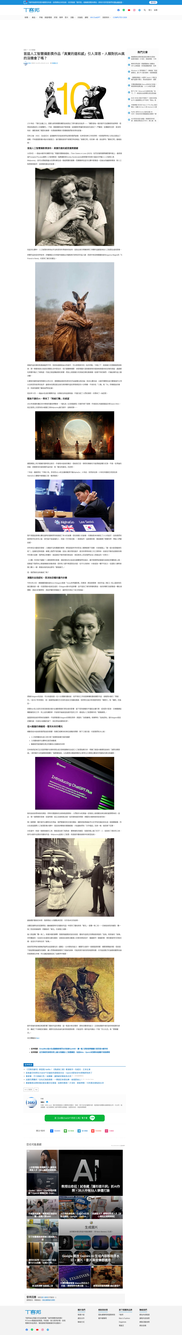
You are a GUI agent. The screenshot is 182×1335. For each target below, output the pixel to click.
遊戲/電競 (48, 17)
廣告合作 (81, 1318)
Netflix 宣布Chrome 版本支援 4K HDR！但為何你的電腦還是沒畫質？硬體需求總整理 (143, 114)
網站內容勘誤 (144, 1315)
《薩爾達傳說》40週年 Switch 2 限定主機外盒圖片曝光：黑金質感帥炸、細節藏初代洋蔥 (144, 79)
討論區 (80, 17)
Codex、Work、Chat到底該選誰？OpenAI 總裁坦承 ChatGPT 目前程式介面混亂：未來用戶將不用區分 (42, 1192)
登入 (150, 10)
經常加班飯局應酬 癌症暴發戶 (106, 1286)
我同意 (153, 2)
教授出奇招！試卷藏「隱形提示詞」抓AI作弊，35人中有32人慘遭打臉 (91, 1188)
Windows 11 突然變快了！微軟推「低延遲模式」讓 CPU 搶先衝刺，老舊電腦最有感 (144, 72)
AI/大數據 (32, 50)
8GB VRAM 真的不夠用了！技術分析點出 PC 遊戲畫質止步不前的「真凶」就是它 (144, 100)
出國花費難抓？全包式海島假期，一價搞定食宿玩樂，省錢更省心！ (54, 1080)
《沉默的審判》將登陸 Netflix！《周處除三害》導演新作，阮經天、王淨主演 (58, 1069)
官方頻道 (85, 1131)
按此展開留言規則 (48, 1300)
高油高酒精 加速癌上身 (42, 1286)
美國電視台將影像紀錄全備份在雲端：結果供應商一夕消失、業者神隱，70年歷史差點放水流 (65, 1083)
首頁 (25, 50)
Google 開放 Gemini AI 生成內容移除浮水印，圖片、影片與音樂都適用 (90, 1258)
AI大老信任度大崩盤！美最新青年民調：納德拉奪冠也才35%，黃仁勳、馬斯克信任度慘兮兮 (143, 121)
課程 (86, 17)
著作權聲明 (102, 1318)
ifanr (37, 1038)
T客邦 (121, 1315)
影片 (66, 17)
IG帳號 (111, 1131)
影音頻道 (98, 1131)
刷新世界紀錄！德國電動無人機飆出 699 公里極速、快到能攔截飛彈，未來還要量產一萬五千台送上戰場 (143, 66)
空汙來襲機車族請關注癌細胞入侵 (42, 1238)
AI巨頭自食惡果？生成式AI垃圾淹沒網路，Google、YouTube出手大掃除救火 (74, 1215)
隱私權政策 (118, 2)
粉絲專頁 (57, 1131)
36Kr (29, 63)
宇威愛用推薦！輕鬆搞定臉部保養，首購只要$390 (42, 1215)
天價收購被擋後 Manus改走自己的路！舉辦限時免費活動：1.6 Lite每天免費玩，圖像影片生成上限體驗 (74, 1284)
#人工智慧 (28, 1089)
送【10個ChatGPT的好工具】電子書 (71, 1118)
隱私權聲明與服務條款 (106, 1315)
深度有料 (105, 17)
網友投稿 (142, 1325)
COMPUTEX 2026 (120, 17)
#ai (36, 1089)
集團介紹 (81, 1315)
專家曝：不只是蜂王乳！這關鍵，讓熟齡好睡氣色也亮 (48, 1076)
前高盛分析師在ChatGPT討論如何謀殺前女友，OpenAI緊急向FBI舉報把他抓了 (59, 1073)
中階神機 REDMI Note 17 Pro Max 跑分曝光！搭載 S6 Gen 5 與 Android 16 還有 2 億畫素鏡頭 (144, 107)
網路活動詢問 (144, 1322)
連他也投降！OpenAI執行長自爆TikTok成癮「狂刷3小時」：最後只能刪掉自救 (42, 1261)
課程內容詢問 (144, 1318)
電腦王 (121, 1325)
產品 (33, 17)
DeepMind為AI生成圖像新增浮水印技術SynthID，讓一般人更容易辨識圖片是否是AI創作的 (73, 1049)
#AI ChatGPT (95, 17)
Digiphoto (122, 1322)
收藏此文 (55, 63)
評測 (55, 17)
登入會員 (44, 1297)
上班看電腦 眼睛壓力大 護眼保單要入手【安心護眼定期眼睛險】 (42, 1169)
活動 (72, 17)
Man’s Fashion (124, 1318)
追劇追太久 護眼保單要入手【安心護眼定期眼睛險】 (106, 1215)
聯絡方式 (81, 1322)
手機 (41, 17)
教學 (61, 17)
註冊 (155, 10)
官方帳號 (71, 1131)
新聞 (26, 17)
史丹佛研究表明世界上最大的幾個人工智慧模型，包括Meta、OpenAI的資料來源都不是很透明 (74, 1052)
